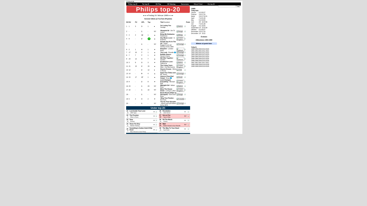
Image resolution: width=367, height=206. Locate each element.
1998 (196, 64)
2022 (207, 53)
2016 (203, 60)
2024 (207, 57)
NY (155, 31)
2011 (203, 51)
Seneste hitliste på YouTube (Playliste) (158, 19)
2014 (203, 57)
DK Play (158, 4)
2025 (207, 58)
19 (202, 20)
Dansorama (185, 4)
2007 (200, 62)
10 (201, 14)
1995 (196, 58)
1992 (196, 53)
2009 (200, 66)
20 (202, 12)
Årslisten (204, 37)
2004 (200, 57)
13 (201, 12)
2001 (200, 51)
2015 (203, 58)
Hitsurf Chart (198, 4)
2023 (207, 55)
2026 (207, 60)
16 (202, 22)
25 (204, 26)
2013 (203, 55)
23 (204, 22)
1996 (196, 60)
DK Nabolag (171, 4)
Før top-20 (145, 4)
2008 (200, 64)
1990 (196, 49)
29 (206, 28)
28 (204, 18)
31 (206, 16)
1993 (196, 55)
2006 (200, 60)
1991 (196, 51)
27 (204, 12)
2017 (203, 62)
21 (202, 18)
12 (201, 20)
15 (202, 28)
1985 (193, 58)
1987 (193, 62)
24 (204, 16)
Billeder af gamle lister (204, 43)
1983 (193, 55)
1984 (193, 57)
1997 (196, 62)
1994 (196, 57)
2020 (207, 49)
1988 (193, 64)
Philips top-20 (132, 4)
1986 (193, 60)
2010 (203, 49)
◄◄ (144, 15)
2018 (203, 64)
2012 (203, 53)
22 (204, 28)
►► (171, 15)
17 (202, 14)
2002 (200, 53)
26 (204, 20)
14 (201, 18)
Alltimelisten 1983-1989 (204, 40)
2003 (200, 55)
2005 (200, 58)
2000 (200, 49)
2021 (207, 51)
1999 (196, 66)
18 (202, 26)
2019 (203, 66)
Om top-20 (211, 4)
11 (200, 26)
